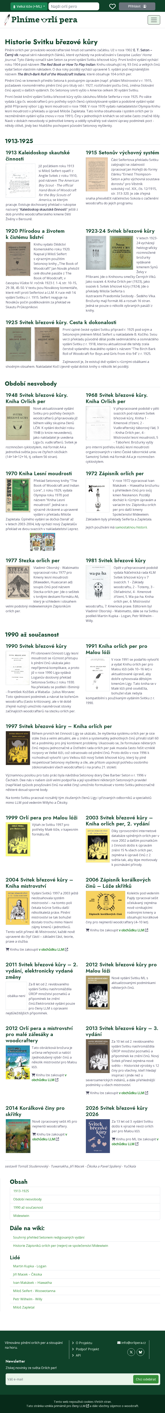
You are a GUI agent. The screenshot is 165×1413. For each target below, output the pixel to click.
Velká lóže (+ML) (29, 6)
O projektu (84, 1343)
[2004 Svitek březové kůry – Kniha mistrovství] (18, 907)
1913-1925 (21, 1191)
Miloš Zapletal (23, 1307)
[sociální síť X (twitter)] (131, 1352)
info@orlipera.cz (133, 1342)
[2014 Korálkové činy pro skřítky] (18, 1135)
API (78, 1355)
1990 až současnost (28, 1207)
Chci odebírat (146, 1379)
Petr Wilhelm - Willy (27, 1299)
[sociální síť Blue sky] (140, 1352)
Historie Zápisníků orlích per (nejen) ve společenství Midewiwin (60, 1245)
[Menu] (154, 20)
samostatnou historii (131, 527)
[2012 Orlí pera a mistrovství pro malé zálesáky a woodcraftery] (18, 1062)
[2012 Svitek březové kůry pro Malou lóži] (98, 992)
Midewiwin (21, 1215)
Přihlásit (134, 6)
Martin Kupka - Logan (29, 1266)
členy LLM (79, 1406)
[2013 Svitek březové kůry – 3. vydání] (98, 1056)
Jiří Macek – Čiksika (27, 1274)
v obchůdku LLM (51, 949)
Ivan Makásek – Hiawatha (32, 1282)
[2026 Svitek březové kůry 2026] (98, 1135)
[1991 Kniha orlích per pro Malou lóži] (98, 674)
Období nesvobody (27, 1199)
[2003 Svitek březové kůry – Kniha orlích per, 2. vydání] (98, 845)
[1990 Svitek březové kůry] (18, 667)
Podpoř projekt (87, 1349)
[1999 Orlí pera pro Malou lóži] (18, 839)
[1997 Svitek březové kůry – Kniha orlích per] (18, 747)
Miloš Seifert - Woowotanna (34, 1291)
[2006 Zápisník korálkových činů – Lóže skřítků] (105, 904)
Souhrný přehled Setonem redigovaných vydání (48, 1237)
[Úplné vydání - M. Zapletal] (42, 541)
